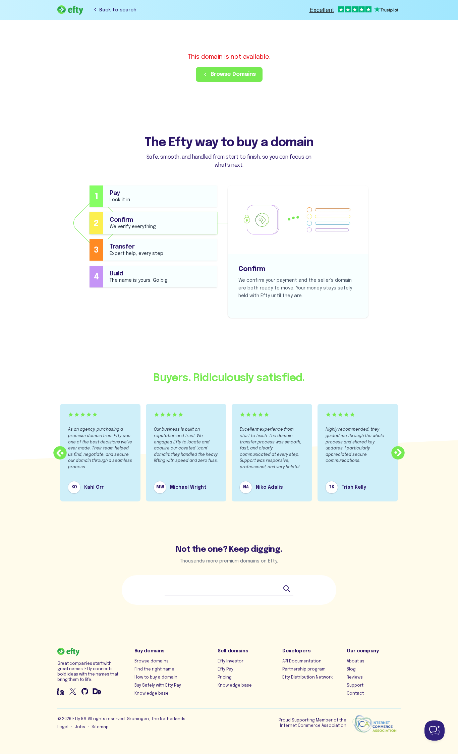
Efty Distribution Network (307, 678)
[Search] (287, 589)
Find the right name (154, 669)
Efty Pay (225, 669)
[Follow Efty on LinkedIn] (60, 691)
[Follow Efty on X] (72, 691)
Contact (355, 694)
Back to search (117, 10)
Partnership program (304, 669)
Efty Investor (230, 661)
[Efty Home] (70, 10)
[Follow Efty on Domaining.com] (97, 691)
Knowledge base (151, 694)
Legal (62, 727)
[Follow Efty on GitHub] (84, 691)
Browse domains (151, 661)
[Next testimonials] (398, 453)
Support (355, 686)
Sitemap (100, 727)
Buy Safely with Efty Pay (157, 686)
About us (355, 661)
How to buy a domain (155, 678)
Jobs (80, 727)
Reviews (355, 678)
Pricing (225, 678)
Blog (351, 669)
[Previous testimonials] (60, 453)
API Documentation (302, 661)
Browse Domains (233, 74)
